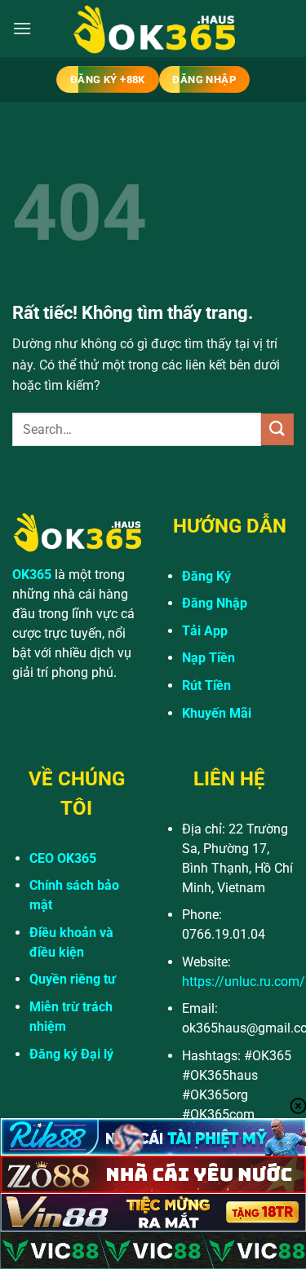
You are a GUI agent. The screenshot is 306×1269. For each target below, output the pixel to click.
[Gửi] (277, 429)
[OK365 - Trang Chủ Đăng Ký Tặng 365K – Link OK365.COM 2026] (153, 29)
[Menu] (22, 28)
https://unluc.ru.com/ (243, 981)
